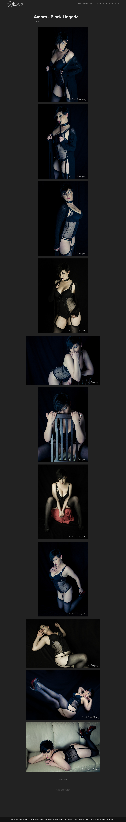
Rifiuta (111, 819)
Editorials (92, 3)
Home (79, 3)
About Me (85, 3)
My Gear (99, 3)
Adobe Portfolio (65, 790)
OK (107, 819)
